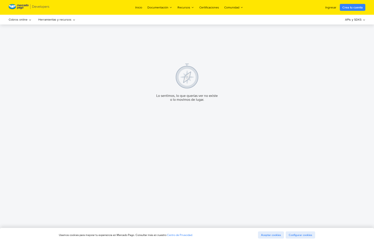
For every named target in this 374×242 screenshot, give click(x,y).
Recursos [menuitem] (183, 7)
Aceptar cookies (271, 235)
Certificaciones (209, 7)
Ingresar (330, 7)
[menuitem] (20, 19)
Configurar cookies (300, 235)
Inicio (138, 7)
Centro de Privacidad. (180, 235)
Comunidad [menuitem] (231, 7)
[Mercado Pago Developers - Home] (29, 7)
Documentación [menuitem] (157, 7)
